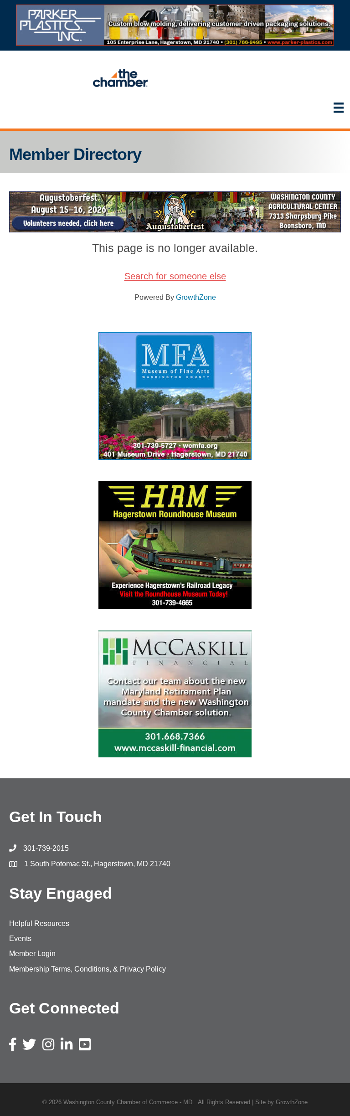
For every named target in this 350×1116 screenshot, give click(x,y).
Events (20, 938)
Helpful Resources (39, 923)
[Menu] (338, 107)
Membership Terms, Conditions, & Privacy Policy (87, 969)
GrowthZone (196, 297)
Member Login (32, 953)
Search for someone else (175, 276)
